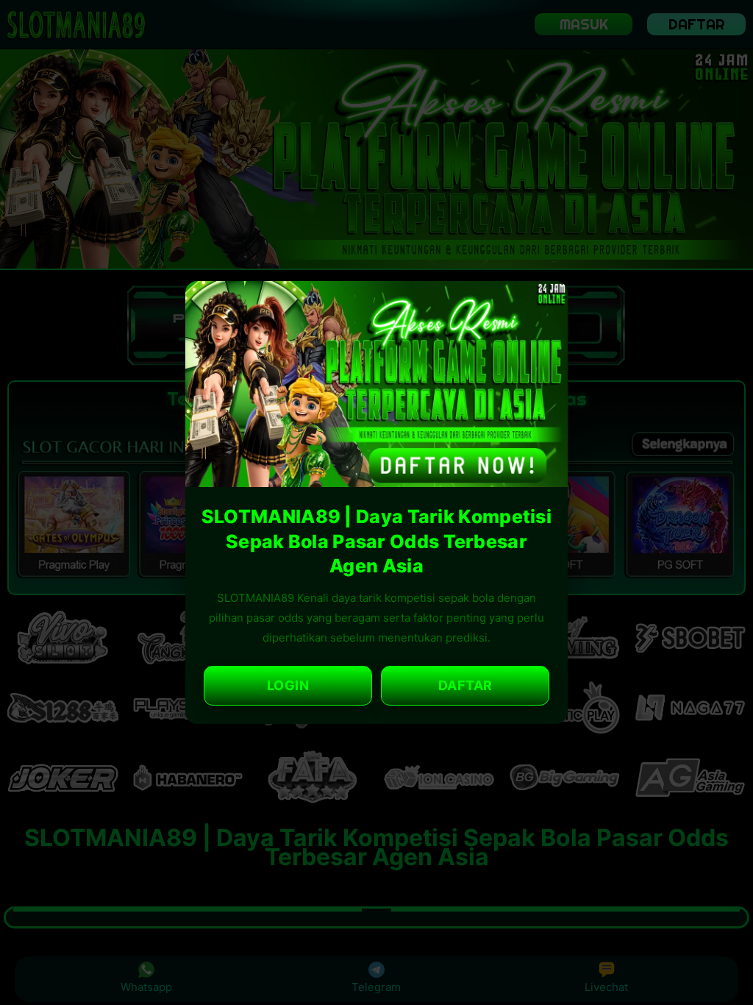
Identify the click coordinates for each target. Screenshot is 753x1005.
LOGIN (288, 685)
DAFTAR (465, 685)
